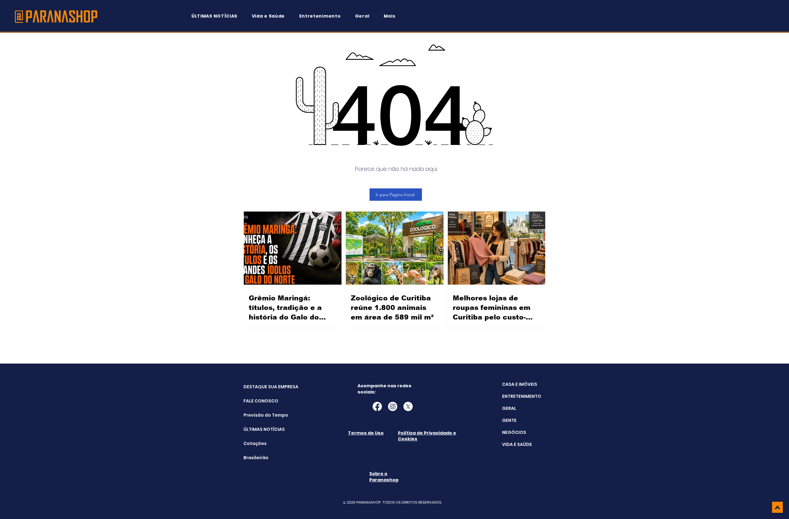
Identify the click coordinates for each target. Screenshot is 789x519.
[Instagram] (392, 406)
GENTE (509, 420)
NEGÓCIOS (514, 432)
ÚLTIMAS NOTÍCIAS (259, 429)
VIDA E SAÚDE (517, 444)
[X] (408, 406)
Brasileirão (255, 458)
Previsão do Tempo (259, 415)
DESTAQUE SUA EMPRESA (259, 387)
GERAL (509, 408)
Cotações (255, 443)
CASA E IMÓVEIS (519, 384)
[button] (392, 16)
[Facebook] (377, 406)
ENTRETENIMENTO (521, 396)
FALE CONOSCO (259, 401)
